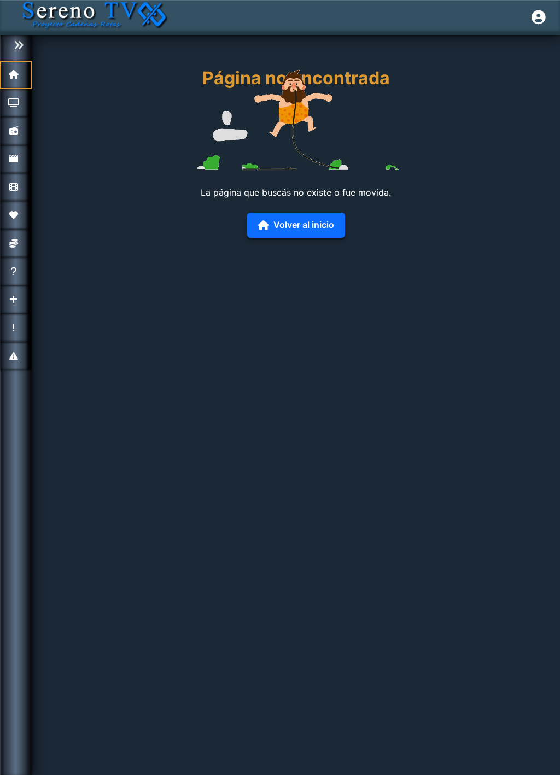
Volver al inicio (303, 224)
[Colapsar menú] (16, 45)
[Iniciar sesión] (538, 17)
